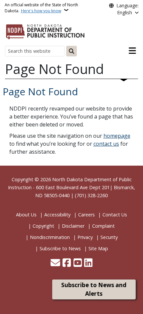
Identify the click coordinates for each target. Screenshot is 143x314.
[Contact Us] (55, 263)
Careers (86, 214)
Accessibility (57, 214)
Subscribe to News (60, 248)
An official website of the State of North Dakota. (41, 8)
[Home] (45, 30)
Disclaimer (73, 226)
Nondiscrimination (50, 237)
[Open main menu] (132, 50)
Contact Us (114, 214)
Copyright (43, 226)
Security (109, 237)
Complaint (103, 226)
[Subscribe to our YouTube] (77, 263)
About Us (26, 214)
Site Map (98, 248)
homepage (116, 135)
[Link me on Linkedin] (88, 263)
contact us (106, 143)
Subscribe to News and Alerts (93, 289)
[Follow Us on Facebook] (67, 263)
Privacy (85, 237)
